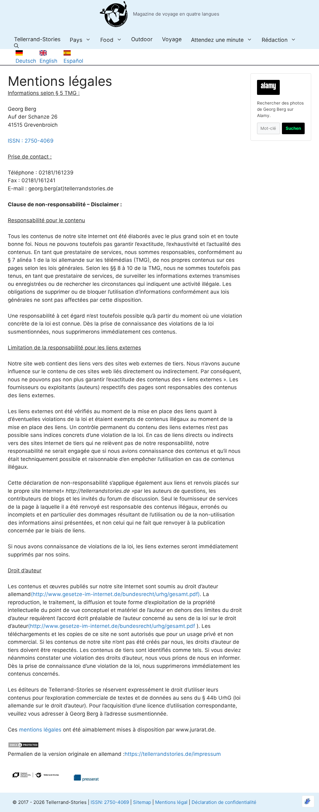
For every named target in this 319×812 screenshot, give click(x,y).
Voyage (172, 39)
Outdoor (142, 39)
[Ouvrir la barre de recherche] (16, 46)
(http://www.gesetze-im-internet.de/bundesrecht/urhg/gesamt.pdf (111, 626)
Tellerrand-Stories (37, 39)
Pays (76, 39)
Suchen (293, 128)
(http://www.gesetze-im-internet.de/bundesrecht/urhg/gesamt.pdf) (115, 594)
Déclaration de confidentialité (224, 802)
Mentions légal (171, 802)
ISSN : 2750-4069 (31, 141)
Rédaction (275, 39)
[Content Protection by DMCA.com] (23, 746)
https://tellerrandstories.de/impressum (173, 754)
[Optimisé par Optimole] (308, 801)
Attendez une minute (217, 39)
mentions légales (40, 729)
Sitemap (142, 802)
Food (106, 39)
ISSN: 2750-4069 (110, 802)
